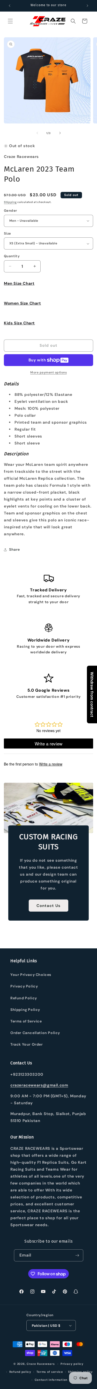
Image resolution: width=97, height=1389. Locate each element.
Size (7, 233)
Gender (10, 210)
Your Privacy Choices (30, 974)
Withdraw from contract (91, 694)
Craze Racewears (41, 1364)
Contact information (51, 1380)
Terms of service (49, 1372)
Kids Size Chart (19, 323)
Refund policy (20, 1372)
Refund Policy (23, 998)
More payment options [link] (48, 372)
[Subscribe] (77, 1255)
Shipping (10, 202)
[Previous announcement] (9, 5)
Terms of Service (26, 1021)
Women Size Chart (22, 303)
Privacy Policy (24, 986)
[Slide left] (37, 133)
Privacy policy (72, 1364)
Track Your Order (26, 1044)
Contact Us (48, 905)
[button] (10, 21)
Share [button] (14, 549)
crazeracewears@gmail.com (39, 1085)
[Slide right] (60, 133)
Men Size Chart (19, 283)
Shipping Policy (25, 1009)
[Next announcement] (87, 5)
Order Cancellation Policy (35, 1032)
